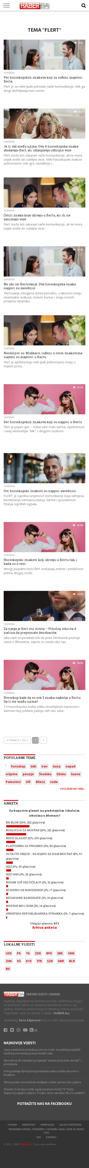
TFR (39, 961)
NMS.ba (25, 1144)
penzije (28, 774)
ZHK (9, 961)
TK (28, 953)
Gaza (56, 766)
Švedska (45, 774)
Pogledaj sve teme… (72, 789)
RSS (39, 1137)
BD (8, 969)
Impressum (47, 1125)
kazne (75, 774)
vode (54, 782)
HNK (71, 953)
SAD (33, 766)
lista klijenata (30, 1020)
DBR (61, 961)
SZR (50, 961)
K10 (28, 961)
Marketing (28, 1125)
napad (70, 766)
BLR (72, 961)
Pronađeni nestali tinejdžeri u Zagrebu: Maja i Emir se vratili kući (46, 1131)
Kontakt (51, 1137)
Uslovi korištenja (70, 1125)
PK (19, 953)
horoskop (18, 766)
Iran (44, 766)
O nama (12, 1125)
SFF (28, 782)
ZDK (38, 953)
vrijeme (11, 774)
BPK (49, 953)
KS (19, 961)
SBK (60, 953)
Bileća (40, 782)
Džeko (61, 774)
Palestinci (13, 782)
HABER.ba (61, 1013)
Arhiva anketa (44, 927)
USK (9, 953)
